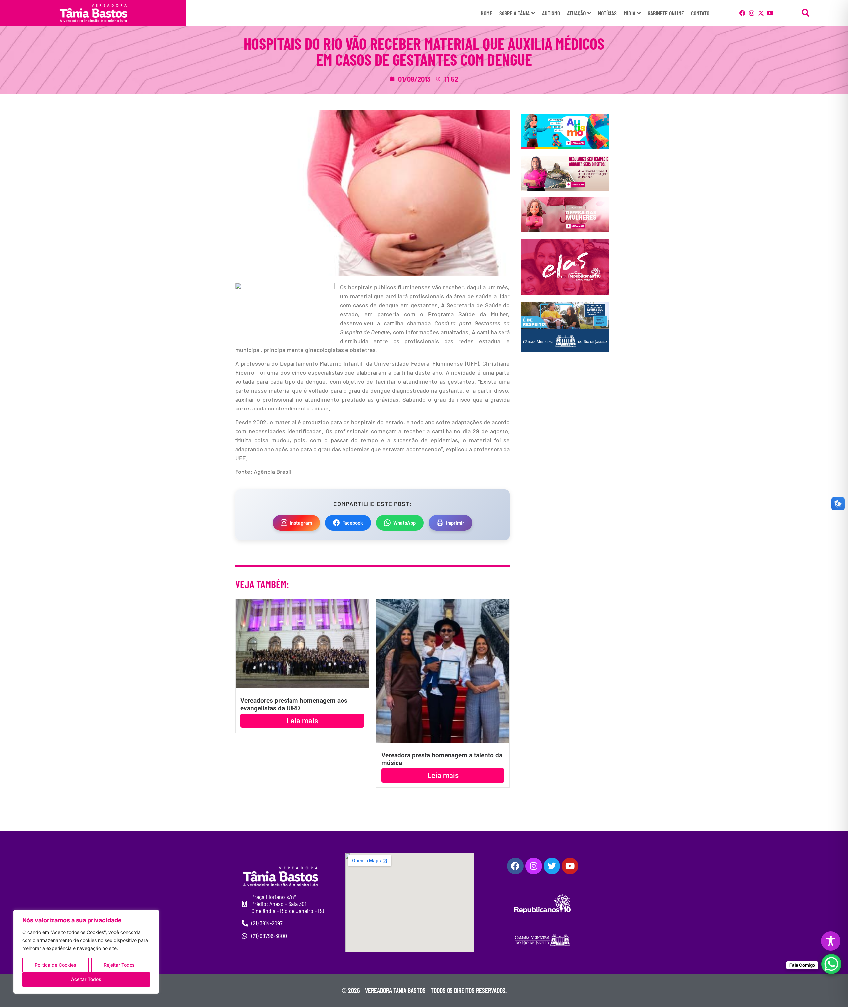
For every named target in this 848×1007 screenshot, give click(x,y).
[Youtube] (770, 13)
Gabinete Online (666, 13)
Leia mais (302, 721)
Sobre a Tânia (514, 13)
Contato (700, 13)
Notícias (607, 13)
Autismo (551, 13)
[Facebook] (742, 13)
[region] (86, 952)
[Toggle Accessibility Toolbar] (831, 941)
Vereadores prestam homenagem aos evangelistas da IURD (293, 704)
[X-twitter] (761, 13)
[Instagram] (752, 13)
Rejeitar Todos (119, 965)
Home (486, 13)
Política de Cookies (55, 965)
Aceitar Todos (86, 979)
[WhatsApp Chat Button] (831, 964)
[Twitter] (552, 866)
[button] (805, 12)
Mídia (629, 13)
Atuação (576, 13)
